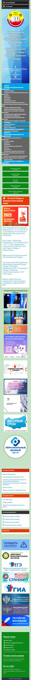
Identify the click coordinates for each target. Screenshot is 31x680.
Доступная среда (15, 174)
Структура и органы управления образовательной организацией (15, 93)
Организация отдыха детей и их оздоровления (13, 135)
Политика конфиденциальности (14, 643)
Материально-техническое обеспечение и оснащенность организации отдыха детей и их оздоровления (13, 153)
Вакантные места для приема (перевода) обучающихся (13, 111)
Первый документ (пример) (12, 516)
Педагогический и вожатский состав (13, 146)
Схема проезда (9, 645)
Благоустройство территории (15, 191)
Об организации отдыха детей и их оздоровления (11, 138)
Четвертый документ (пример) (13, 525)
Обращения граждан (16, 185)
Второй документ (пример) (12, 519)
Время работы (9, 647)
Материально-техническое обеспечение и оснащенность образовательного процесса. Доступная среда (15, 104)
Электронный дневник (15, 168)
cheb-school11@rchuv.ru (15, 79)
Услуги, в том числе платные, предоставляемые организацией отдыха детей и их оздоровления (15, 157)
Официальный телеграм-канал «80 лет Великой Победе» (14, 256)
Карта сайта (8, 640)
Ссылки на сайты (10, 650)
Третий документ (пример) (12, 522)
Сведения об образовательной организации (12, 88)
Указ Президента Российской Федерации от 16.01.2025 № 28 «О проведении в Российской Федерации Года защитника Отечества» (15, 232)
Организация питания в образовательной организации (13, 118)
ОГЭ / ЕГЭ (15, 180)
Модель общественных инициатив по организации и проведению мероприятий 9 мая (14, 282)
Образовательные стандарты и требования (14, 120)
